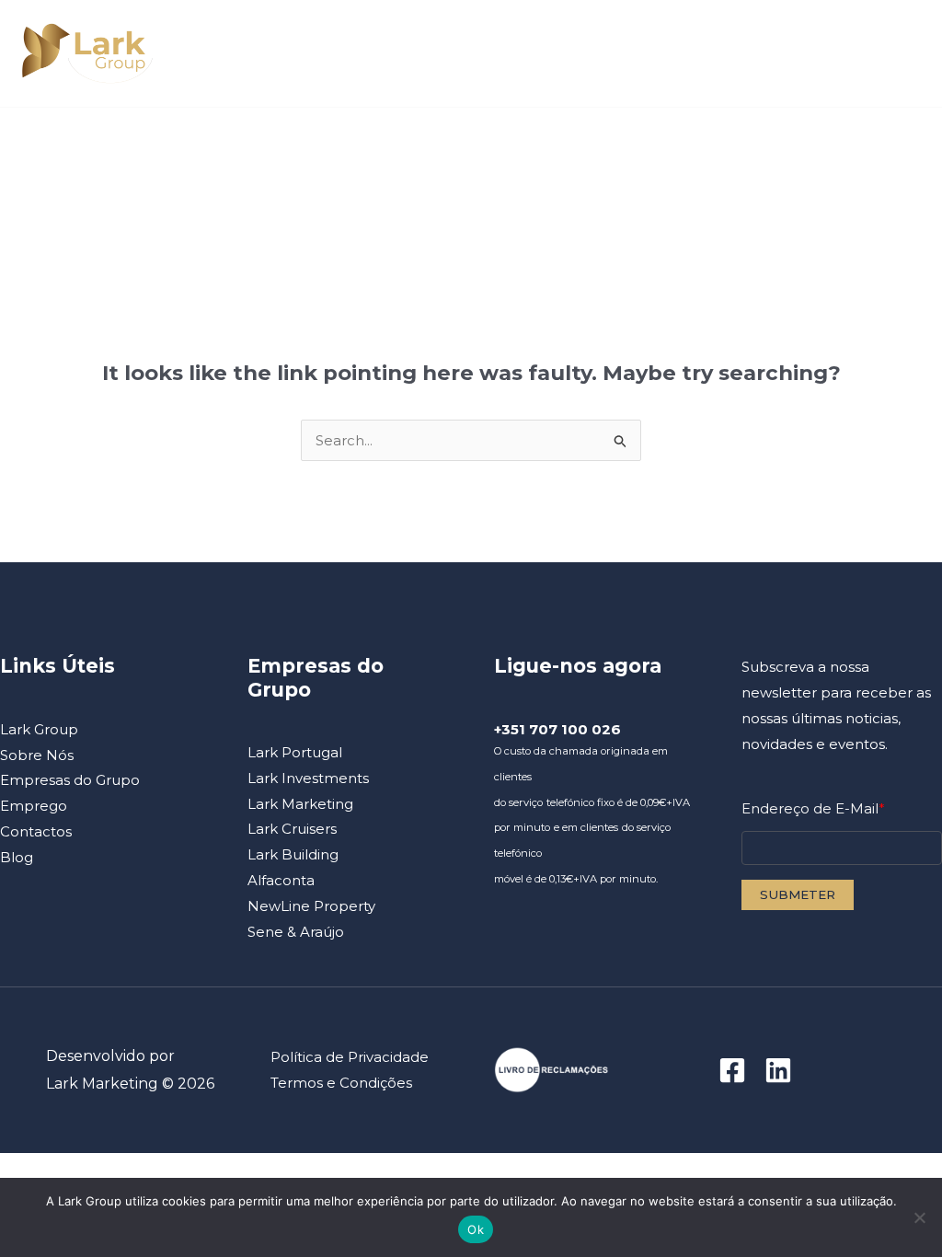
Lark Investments (308, 778)
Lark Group (101, 148)
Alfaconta (281, 880)
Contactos (613, 148)
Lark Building (293, 854)
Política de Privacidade (349, 1057)
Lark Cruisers (292, 828)
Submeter (797, 894)
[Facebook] (732, 1070)
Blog (694, 148)
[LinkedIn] (778, 1070)
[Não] (919, 1217)
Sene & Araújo (295, 931)
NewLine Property (311, 906)
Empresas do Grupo (362, 148)
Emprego (497, 148)
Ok (475, 1229)
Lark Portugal (294, 752)
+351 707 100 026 (557, 729)
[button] (253, 149)
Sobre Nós (207, 148)
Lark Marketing (300, 804)
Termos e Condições (341, 1082)
